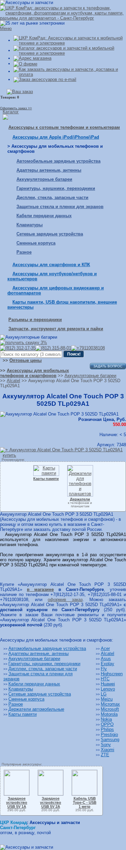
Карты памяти (22, 714)
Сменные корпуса (35, 243)
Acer (105, 648)
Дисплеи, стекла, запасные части (52, 197)
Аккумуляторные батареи (44, 179)
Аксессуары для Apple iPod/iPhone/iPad (55, 137)
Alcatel (107, 653)
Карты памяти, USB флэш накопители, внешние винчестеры (62, 305)
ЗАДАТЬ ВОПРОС (107, 366)
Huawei (108, 683)
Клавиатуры (29, 224)
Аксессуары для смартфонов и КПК (51, 264)
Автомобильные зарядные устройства (58, 161)
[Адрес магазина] (32, 58)
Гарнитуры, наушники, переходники (55, 188)
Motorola (109, 714)
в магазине (40, 589)
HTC (105, 678)
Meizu (107, 699)
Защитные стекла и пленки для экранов (59, 206)
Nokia (106, 719)
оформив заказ (65, 599)
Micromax (110, 704)
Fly (104, 668)
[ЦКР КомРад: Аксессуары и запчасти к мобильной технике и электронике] (63, 12)
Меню (6, 28)
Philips (107, 729)
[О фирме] (25, 63)
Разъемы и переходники (35, 319)
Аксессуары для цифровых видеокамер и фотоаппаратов (55, 290)
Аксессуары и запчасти (55, 822)
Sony (106, 744)
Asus (106, 658)
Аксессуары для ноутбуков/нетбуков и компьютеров (52, 276)
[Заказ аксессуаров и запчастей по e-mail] (44, 79)
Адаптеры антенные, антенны (48, 170)
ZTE (105, 754)
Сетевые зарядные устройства (49, 233)
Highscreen (112, 673)
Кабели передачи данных (44, 215)
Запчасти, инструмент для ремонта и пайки (55, 328)
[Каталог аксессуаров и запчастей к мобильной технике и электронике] (69, 50)
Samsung (110, 739)
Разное (24, 252)
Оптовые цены (25, 360)
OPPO (107, 724)
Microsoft (110, 709)
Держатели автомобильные (36, 709)
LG (104, 694)
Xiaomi (107, 749)
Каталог (11, 111)
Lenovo (108, 688)
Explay (107, 663)
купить (9, 455)
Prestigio (109, 734)
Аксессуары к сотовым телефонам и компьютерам (64, 127)
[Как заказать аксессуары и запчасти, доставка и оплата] (69, 71)
